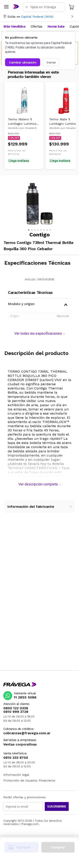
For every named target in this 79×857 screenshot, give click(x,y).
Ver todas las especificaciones (38, 333)
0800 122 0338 (15, 708)
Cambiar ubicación (22, 62)
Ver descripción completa (38, 484)
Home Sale (56, 26)
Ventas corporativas (20, 744)
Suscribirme (56, 806)
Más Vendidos (14, 26)
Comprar (58, 847)
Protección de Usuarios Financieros (29, 780)
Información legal (16, 774)
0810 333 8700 (15, 757)
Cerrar (51, 62)
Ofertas (36, 26)
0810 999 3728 (15, 712)
